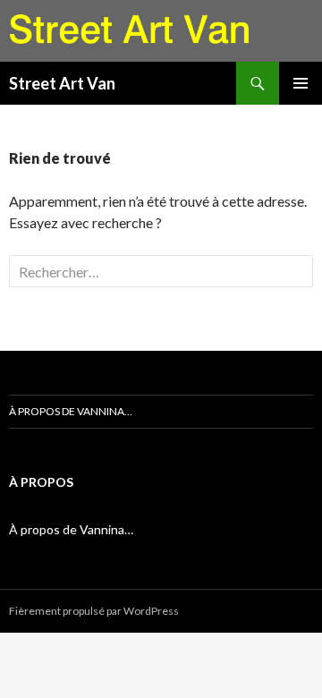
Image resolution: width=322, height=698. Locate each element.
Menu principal (300, 83)
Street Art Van (62, 83)
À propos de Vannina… (70, 411)
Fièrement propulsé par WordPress (94, 610)
